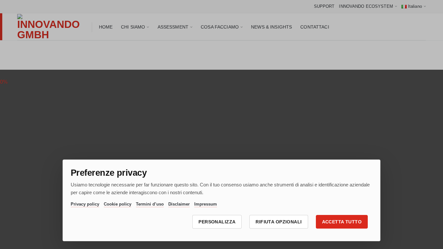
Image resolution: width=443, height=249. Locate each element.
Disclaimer (179, 204)
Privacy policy (85, 204)
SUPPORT (324, 6)
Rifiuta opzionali (279, 221)
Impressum (205, 204)
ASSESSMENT (173, 27)
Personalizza (216, 221)
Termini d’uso (150, 204)
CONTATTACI (314, 27)
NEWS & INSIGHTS (271, 27)
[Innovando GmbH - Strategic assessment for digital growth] (49, 27)
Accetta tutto (342, 221)
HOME (106, 27)
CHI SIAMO (133, 27)
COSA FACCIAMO (220, 27)
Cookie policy (117, 204)
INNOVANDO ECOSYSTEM (366, 6)
